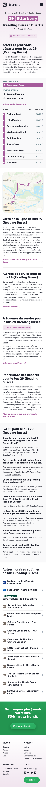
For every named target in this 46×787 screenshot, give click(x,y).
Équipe (26, 750)
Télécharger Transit (21, 726)
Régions (6, 747)
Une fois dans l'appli (30, 292)
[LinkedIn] (35, 773)
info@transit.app (30, 768)
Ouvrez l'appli (20, 240)
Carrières (27, 753)
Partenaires (8, 764)
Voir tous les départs (13, 363)
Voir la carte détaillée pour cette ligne (20, 260)
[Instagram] (25, 773)
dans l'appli (15, 489)
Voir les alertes (11, 306)
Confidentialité (30, 756)
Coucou (6, 743)
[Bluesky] (28, 773)
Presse (5, 753)
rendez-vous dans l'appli (18, 540)
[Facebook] (32, 773)
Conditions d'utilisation (33, 759)
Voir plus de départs (13, 104)
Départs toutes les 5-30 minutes (24, 36)
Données (6, 774)
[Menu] (41, 4)
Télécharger (31, 780)
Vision (26, 747)
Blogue (5, 750)
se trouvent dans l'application (24, 72)
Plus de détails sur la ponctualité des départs (20, 415)
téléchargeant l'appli (13, 474)
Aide (4, 756)
